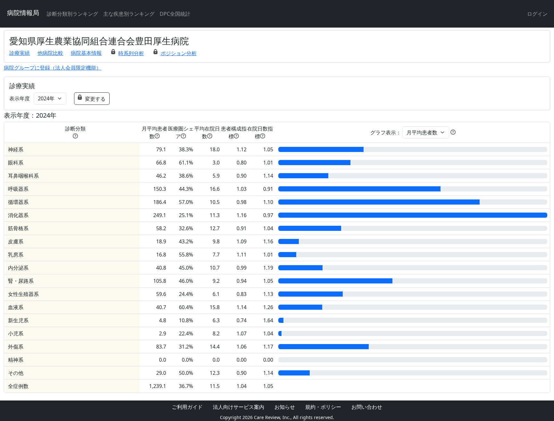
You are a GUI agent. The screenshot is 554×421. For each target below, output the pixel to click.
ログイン (537, 13)
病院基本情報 (86, 52)
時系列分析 (131, 53)
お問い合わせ (366, 406)
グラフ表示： (385, 132)
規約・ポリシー (323, 406)
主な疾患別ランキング (129, 13)
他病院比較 (50, 52)
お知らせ (284, 406)
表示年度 (19, 98)
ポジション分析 (179, 53)
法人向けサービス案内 (238, 406)
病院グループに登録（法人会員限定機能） (52, 67)
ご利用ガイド (187, 406)
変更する (95, 98)
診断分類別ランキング (72, 13)
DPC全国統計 (175, 13)
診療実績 (19, 52)
